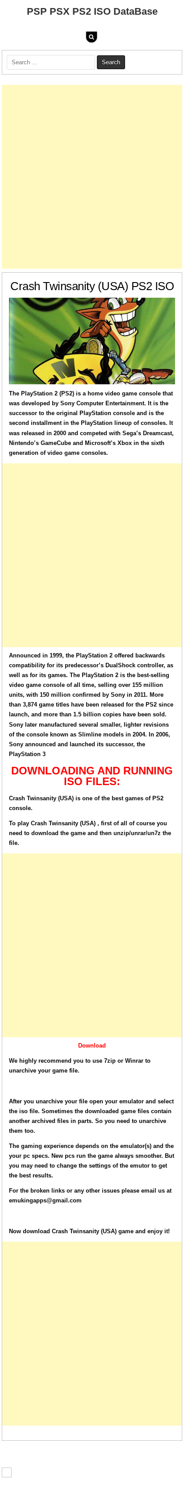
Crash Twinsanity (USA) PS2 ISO (92, 286)
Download (92, 1045)
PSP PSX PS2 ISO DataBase (92, 11)
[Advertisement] (92, 177)
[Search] (91, 37)
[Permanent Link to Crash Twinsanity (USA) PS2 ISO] (92, 341)
